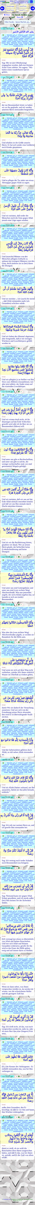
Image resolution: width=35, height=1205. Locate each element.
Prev (8, 15)
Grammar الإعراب (29, 38)
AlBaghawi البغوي (27, 36)
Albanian (10, 40)
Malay (8, 43)
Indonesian (25, 41)
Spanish (11, 44)
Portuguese (26, 43)
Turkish (21, 44)
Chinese (26, 40)
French (9, 41)
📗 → (4, 35)
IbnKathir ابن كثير (12, 35)
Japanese (31, 41)
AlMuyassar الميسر (7, 38)
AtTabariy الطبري (23, 35)
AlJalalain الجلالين (19, 38)
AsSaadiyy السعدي (15, 36)
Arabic (5, 40)
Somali (6, 44)
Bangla (16, 40)
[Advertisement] (17, 1179)
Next (18, 17)
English (4, 41)
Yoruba (30, 44)
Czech (31, 40)
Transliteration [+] (18, 46)
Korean (4, 43)
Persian (20, 43)
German (14, 41)
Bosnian (21, 40)
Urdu (25, 44)
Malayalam (14, 43)
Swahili (16, 44)
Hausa (19, 41)
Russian (32, 43)
